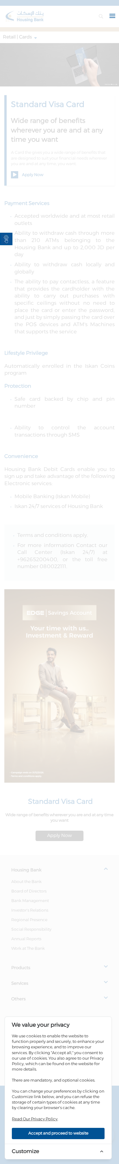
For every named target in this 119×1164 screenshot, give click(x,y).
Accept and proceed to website (58, 1133)
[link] (6, 239)
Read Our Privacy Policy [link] (34, 1119)
